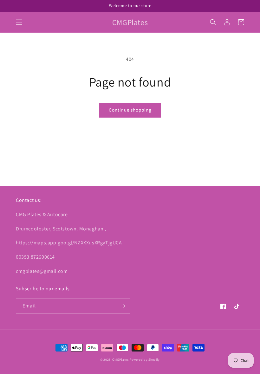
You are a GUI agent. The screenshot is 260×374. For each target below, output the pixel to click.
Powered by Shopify (145, 360)
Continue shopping (130, 110)
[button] (19, 22)
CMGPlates (120, 360)
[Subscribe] (123, 306)
